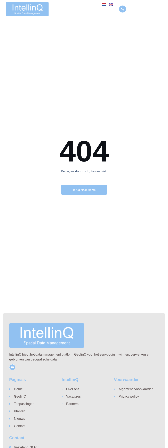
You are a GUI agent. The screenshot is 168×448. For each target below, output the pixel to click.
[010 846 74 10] (122, 9)
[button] (158, 9)
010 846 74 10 (138, 9)
